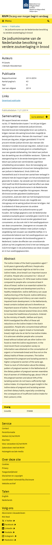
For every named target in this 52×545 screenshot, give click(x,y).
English (5, 496)
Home (4, 26)
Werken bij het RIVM (11, 436)
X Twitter (16, 520)
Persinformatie (8, 432)
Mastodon (16, 539)
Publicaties (15, 26)
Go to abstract (37, 117)
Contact (5, 428)
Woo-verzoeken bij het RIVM (14, 444)
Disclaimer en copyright (12, 476)
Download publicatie (11, 100)
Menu (8, 20)
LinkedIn (16, 528)
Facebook (16, 524)
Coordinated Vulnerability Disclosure (18, 479)
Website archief (9, 483)
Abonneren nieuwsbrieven (13, 513)
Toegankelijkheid (9, 472)
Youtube (15, 532)
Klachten (6, 440)
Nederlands (7, 500)
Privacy (5, 468)
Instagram (16, 536)
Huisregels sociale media (12, 451)
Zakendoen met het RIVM (13, 447)
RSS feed (6, 517)
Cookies (5, 464)
